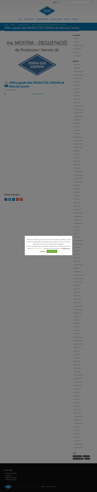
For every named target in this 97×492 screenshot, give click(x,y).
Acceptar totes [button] (52, 251)
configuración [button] (38, 248)
